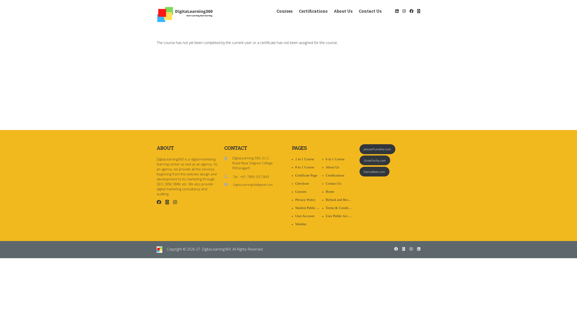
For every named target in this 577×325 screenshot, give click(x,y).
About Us (343, 11)
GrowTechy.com (375, 160)
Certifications (313, 11)
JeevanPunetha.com (377, 149)
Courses (285, 11)
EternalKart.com (374, 172)
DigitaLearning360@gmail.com (253, 185)
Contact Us (370, 11)
